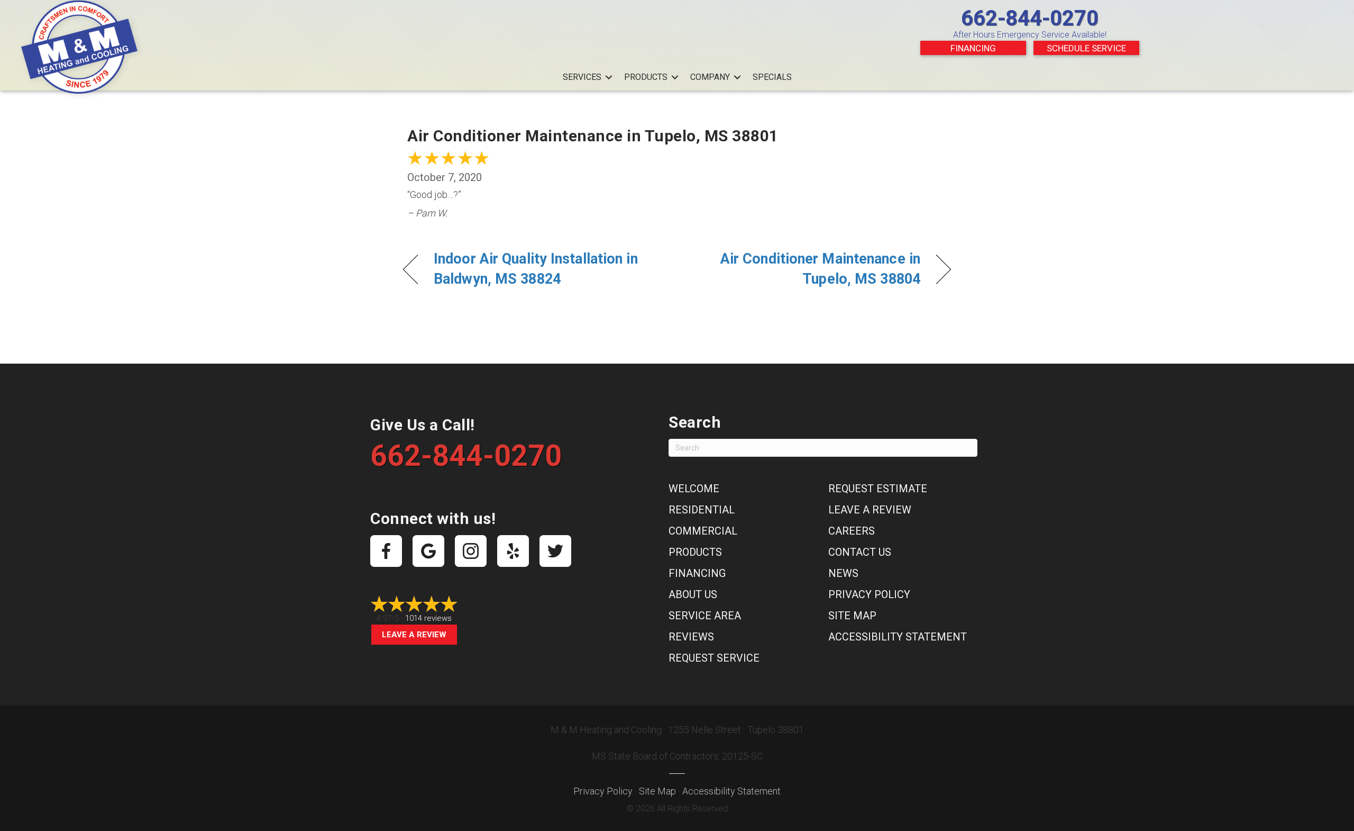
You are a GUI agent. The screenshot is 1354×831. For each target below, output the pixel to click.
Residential (702, 509)
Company (710, 77)
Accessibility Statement (897, 636)
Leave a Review (414, 634)
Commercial (703, 531)
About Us (693, 594)
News (843, 573)
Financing (973, 48)
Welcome (694, 488)
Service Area (705, 615)
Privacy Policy (869, 594)
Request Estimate (877, 488)
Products (645, 77)
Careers (851, 531)
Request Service (714, 658)
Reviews (691, 636)
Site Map (852, 615)
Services (582, 77)
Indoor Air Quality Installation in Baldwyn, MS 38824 (536, 268)
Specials (772, 77)
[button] (608, 77)
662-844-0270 (1030, 18)
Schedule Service (1086, 48)
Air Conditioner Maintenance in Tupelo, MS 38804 (806, 268)
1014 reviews (428, 618)
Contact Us (859, 552)
